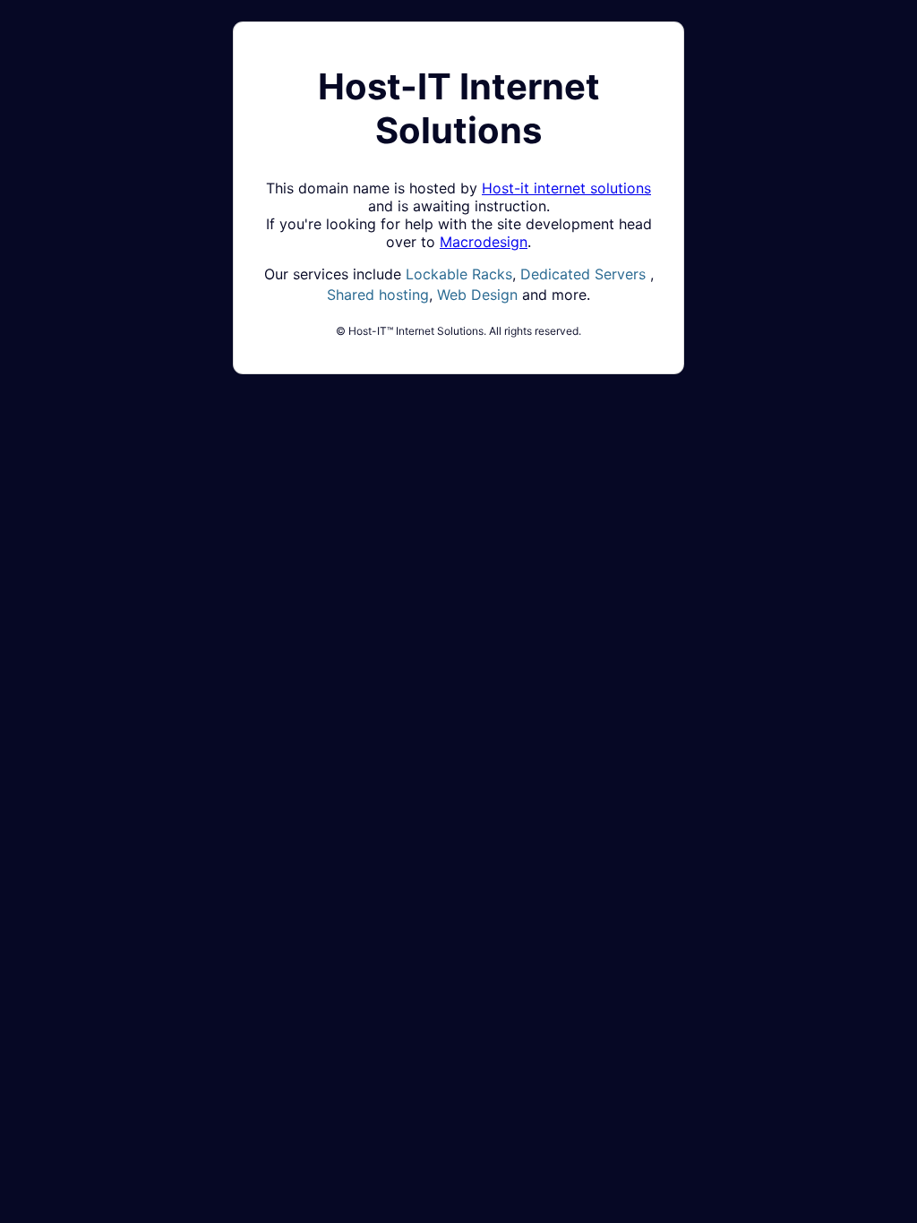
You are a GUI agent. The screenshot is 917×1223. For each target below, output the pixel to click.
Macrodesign (483, 242)
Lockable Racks (459, 274)
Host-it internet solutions (566, 188)
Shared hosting (378, 295)
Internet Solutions (459, 108)
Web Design (477, 295)
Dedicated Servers (583, 274)
